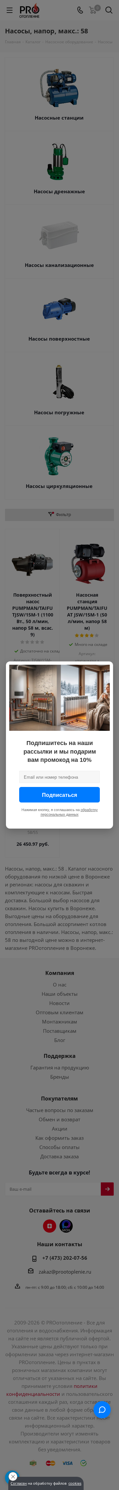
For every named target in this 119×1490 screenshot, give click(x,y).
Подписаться (59, 795)
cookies (74, 1483)
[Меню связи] (102, 1409)
